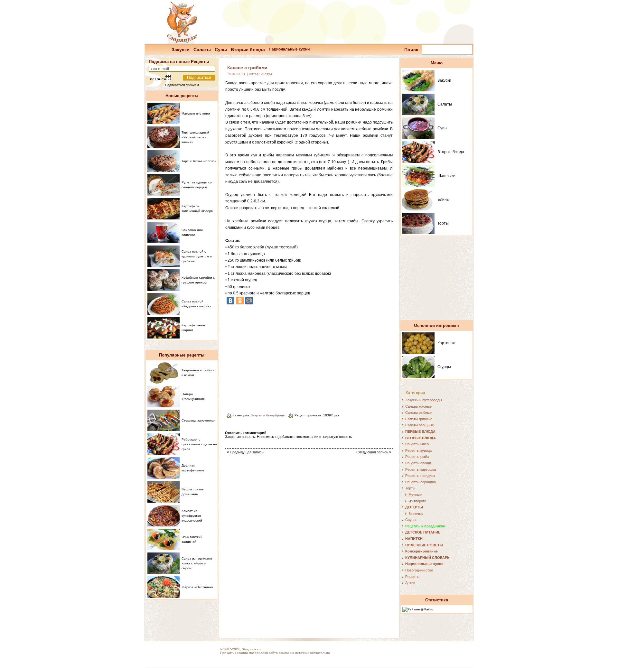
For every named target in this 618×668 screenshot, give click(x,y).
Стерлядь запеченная (198, 420)
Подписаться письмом (182, 85)
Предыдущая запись (247, 452)
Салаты (202, 49)
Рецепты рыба (417, 457)
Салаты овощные (419, 425)
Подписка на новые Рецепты (179, 61)
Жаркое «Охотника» (197, 587)
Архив (410, 583)
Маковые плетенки (196, 113)
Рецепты (412, 577)
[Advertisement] (279, 356)
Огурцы (444, 367)
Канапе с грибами (247, 67)
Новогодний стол (419, 570)
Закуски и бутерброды (268, 415)
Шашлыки (446, 175)
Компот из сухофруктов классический (192, 515)
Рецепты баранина (420, 482)
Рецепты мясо (417, 444)
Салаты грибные (418, 419)
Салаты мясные (418, 406)
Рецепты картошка (420, 469)
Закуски (181, 49)
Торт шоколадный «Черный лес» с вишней (195, 137)
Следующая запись (372, 452)
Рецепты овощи (418, 463)
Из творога (417, 501)
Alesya (266, 74)
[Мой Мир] (249, 300)
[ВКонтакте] (230, 300)
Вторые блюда (248, 49)
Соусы (410, 520)
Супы (221, 49)
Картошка (446, 343)
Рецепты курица (418, 450)
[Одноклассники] (240, 300)
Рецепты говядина (420, 476)
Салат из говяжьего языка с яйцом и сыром (197, 563)
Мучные (415, 494)
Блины (443, 199)
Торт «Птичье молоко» (199, 161)
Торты (443, 223)
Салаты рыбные (418, 412)
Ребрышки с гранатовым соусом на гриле (199, 444)
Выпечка (415, 513)
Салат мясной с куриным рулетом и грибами (197, 256)
